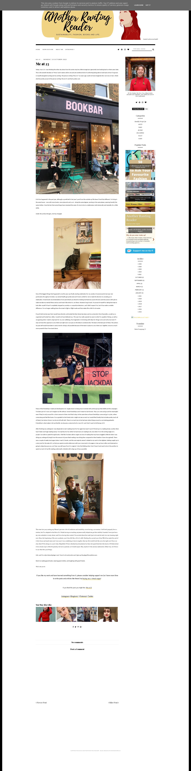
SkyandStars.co (115, 750)
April (139, 283)
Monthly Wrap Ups (140, 121)
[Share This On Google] (81, 627)
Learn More (138, 5)
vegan (140, 138)
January (139, 293)
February (138, 290)
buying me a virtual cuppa (91, 578)
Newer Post (41, 702)
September (139, 280)
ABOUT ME (59, 49)
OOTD (140, 124)
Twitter (90, 596)
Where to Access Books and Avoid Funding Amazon (140, 198)
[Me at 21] (46, 621)
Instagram (65, 596)
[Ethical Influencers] (140, 317)
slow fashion (140, 133)
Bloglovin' (74, 596)
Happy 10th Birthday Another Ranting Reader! (140, 230)
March (138, 286)
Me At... (39, 59)
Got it (148, 5)
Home (38, 49)
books (140, 127)
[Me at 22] (108, 621)
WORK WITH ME (48, 49)
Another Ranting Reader (90, 750)
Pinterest (83, 596)
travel (140, 136)
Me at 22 (89, 588)
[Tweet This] (75, 627)
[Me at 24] (87, 621)
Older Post (113, 702)
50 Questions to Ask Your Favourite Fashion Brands (140, 166)
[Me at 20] (66, 621)
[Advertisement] (77, 724)
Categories (69, 49)
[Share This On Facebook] (73, 627)
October (138, 277)
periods (140, 130)
